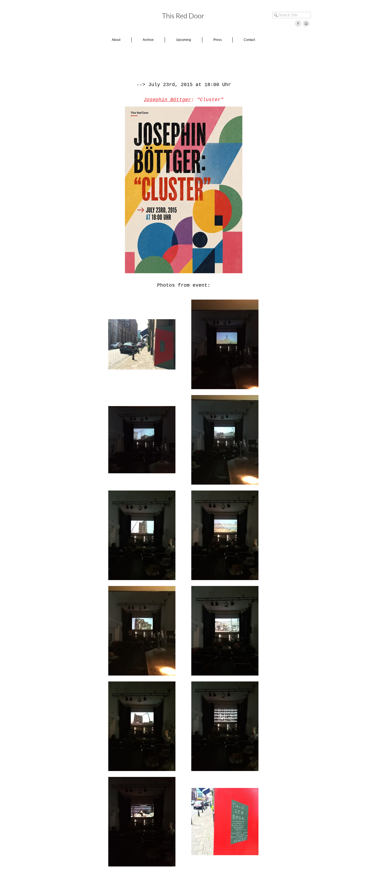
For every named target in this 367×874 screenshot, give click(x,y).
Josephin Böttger (167, 99)
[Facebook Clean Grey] (298, 23)
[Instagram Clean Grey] (306, 23)
